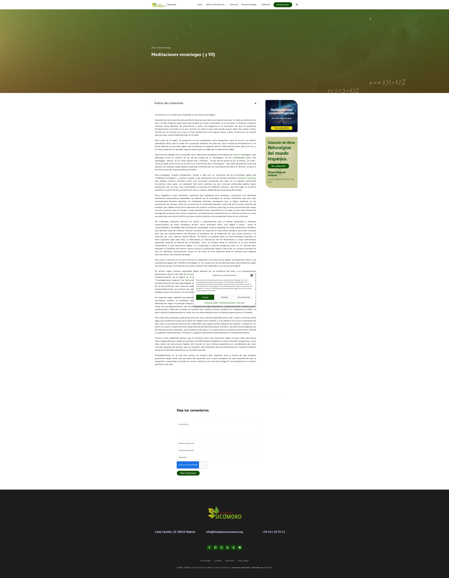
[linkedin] (227, 547)
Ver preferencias (244, 297)
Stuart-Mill (192, 274)
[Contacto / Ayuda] (297, 4)
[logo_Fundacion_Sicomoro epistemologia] (163, 2)
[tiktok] (233, 547)
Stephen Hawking (246, 178)
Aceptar (205, 297)
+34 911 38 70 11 (273, 532)
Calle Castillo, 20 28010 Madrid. (175, 532)
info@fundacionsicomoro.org (224, 532)
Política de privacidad (227, 303)
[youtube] (239, 547)
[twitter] (221, 547)
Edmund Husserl (193, 280)
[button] (252, 275)
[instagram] (215, 547)
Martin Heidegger (242, 155)
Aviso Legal (240, 303)
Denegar (224, 297)
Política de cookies (211, 303)
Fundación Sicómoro (198, 567)
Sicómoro (268, 567)
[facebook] (209, 547)
